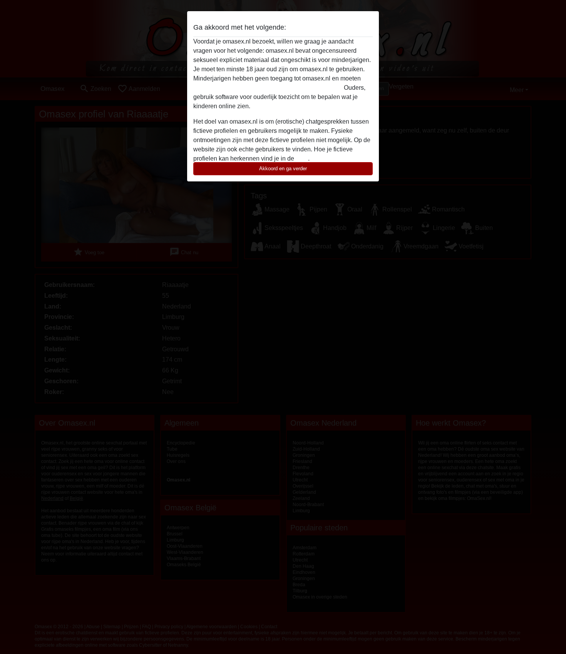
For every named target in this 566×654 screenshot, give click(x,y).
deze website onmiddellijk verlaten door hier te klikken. (267, 87)
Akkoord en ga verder (283, 168)
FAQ (302, 158)
